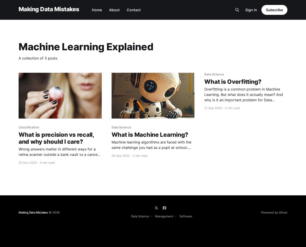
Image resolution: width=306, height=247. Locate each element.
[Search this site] (237, 9)
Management (164, 216)
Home (97, 10)
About (114, 10)
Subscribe (274, 10)
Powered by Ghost (274, 212)
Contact (134, 10)
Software (185, 216)
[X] (156, 208)
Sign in (251, 10)
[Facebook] (164, 208)
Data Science (140, 216)
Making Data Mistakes (49, 9)
